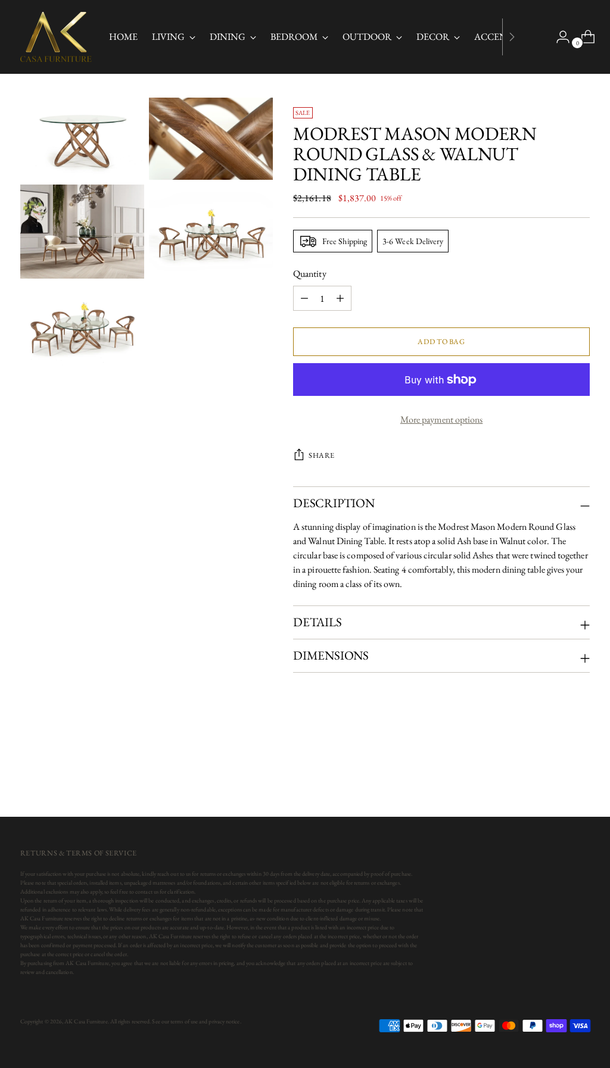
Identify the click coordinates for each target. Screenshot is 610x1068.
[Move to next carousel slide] (579, 776)
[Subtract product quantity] (340, 298)
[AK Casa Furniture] (56, 37)
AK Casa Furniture (85, 1021)
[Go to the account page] (558, 37)
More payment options (441, 419)
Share (322, 455)
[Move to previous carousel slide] (552, 776)
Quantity (309, 273)
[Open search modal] (533, 37)
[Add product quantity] (304, 298)
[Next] (512, 37)
